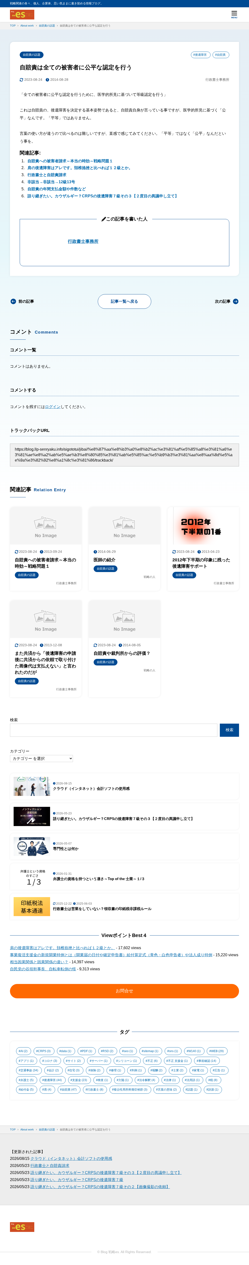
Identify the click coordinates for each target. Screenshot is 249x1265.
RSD (108, 1051)
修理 (116, 1070)
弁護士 (27, 1080)
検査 (103, 1080)
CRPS (44, 1051)
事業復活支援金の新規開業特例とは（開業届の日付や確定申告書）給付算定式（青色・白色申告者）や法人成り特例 (111, 955)
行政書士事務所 (83, 241)
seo (128, 1051)
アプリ (27, 1061)
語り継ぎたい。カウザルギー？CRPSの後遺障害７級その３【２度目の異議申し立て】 (103, 196)
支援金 (79, 1080)
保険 (95, 1070)
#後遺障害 (200, 54)
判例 (137, 1070)
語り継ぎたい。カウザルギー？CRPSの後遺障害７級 (76, 1180)
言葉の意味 (167, 1089)
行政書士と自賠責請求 (46, 175)
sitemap (150, 1051)
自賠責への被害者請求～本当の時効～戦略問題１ (70, 161)
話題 (192, 1089)
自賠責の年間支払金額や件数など (56, 189)
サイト (74, 1061)
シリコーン (127, 1061)
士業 (178, 1070)
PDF (87, 1051)
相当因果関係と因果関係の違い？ (39, 962)
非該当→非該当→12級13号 (51, 182)
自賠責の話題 (31, 54)
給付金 (27, 1089)
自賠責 (69, 1089)
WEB (217, 1051)
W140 (194, 1051)
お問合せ (124, 990)
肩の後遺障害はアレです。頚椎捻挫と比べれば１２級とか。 (80, 168)
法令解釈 (147, 1080)
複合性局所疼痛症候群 (130, 1089)
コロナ (50, 1061)
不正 (152, 1061)
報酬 (157, 1070)
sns (173, 1051)
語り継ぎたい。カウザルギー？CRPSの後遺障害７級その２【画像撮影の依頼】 (100, 1187)
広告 (219, 1070)
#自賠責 (220, 54)
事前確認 (207, 1061)
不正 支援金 (178, 1061)
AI (23, 1051)
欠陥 (123, 1080)
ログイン (53, 407)
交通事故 (29, 1070)
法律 (171, 1080)
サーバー (99, 1061)
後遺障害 (53, 1080)
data (66, 1051)
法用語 (193, 1080)
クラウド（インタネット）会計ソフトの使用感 (71, 1158)
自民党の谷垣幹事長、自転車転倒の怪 (43, 969)
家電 (199, 1070)
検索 (14, 720)
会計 (54, 1070)
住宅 (74, 1070)
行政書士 (95, 1089)
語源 (213, 1089)
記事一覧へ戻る (124, 301)
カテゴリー (19, 751)
